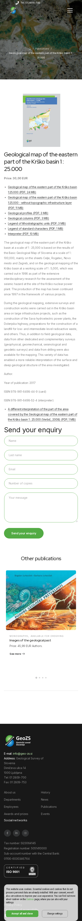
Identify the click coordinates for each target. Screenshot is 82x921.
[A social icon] (7, 833)
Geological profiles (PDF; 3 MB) (28, 213)
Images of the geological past (30, 640)
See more (15, 654)
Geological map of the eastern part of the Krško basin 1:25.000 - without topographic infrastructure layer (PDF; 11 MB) (42, 202)
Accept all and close (22, 913)
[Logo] (13, 10)
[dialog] (41, 902)
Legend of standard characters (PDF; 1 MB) (35, 228)
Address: (9, 758)
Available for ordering (47, 636)
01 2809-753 (18, 782)
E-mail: (18, 753)
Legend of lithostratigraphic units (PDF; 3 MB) (37, 223)
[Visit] (41, 600)
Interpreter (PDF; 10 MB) (23, 233)
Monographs (19, 636)
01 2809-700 (17, 777)
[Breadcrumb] (30, 48)
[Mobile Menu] (70, 10)
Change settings (55, 913)
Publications (42, 48)
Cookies (30, 899)
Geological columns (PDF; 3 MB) (28, 218)
